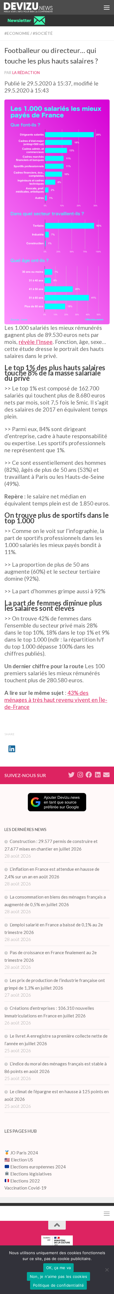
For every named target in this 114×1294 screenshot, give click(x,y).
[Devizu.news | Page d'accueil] (36, 7)
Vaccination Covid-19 (25, 1187)
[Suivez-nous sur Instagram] (80, 775)
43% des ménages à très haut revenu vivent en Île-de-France (55, 699)
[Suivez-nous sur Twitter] (71, 775)
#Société (43, 33)
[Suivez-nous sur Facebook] (89, 775)
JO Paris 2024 (23, 1152)
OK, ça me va (58, 1267)
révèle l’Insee (36, 341)
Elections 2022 (25, 1180)
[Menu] (106, 7)
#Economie (17, 33)
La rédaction (26, 72)
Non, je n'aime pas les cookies (58, 1276)
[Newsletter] (106, 775)
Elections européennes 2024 (37, 1166)
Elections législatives (31, 1173)
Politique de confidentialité (58, 1285)
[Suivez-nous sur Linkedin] (97, 775)
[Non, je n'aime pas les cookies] (107, 1270)
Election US (22, 1159)
